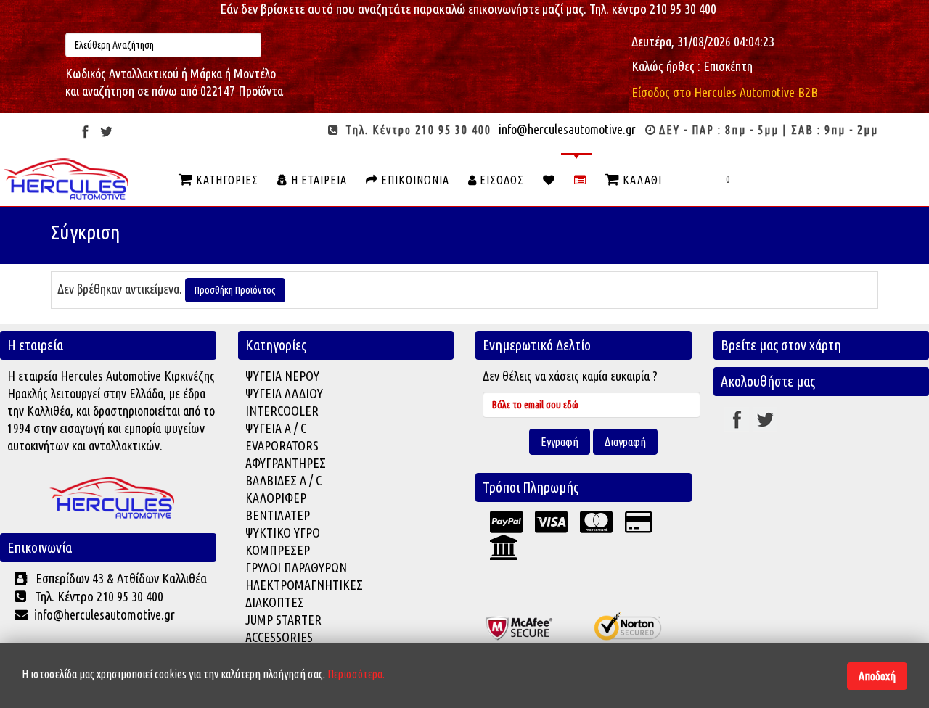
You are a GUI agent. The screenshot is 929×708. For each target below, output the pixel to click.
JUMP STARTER (283, 619)
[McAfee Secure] (530, 624)
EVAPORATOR (279, 445)
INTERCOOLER (282, 410)
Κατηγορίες (225, 179)
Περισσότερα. (356, 673)
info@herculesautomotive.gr (567, 129)
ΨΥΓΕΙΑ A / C (275, 428)
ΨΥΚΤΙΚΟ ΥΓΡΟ (282, 532)
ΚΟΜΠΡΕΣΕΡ (277, 550)
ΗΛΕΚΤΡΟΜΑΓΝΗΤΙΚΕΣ (304, 584)
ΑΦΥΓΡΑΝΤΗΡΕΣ (285, 463)
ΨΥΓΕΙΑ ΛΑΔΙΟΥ (284, 393)
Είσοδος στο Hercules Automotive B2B (724, 92)
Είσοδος (500, 179)
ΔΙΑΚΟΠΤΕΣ (274, 602)
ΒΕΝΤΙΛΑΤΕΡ (277, 515)
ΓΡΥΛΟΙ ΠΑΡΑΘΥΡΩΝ (296, 567)
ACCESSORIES (279, 637)
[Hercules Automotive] (111, 499)
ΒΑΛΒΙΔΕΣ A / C (283, 480)
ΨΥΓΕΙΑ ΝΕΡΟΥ (282, 376)
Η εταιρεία (317, 179)
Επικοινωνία (413, 179)
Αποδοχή (877, 676)
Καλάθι (641, 179)
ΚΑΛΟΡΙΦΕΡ (275, 497)
